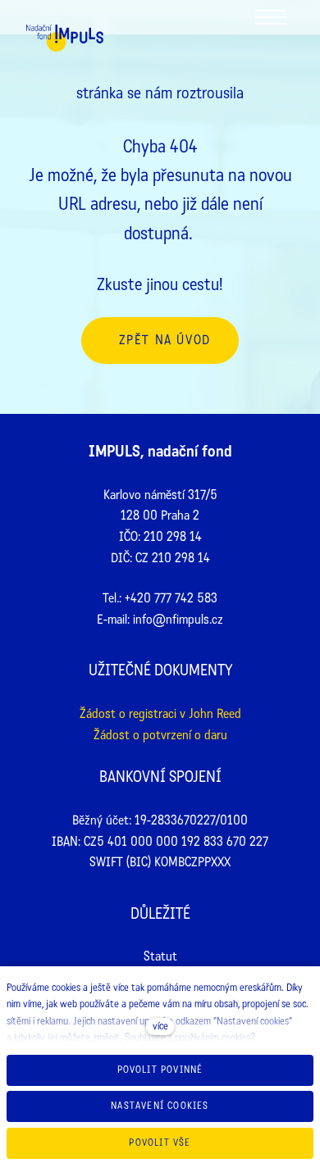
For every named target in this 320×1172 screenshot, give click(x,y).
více (160, 1026)
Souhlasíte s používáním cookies (187, 1037)
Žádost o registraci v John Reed (160, 713)
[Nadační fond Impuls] (64, 42)
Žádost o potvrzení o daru (160, 735)
